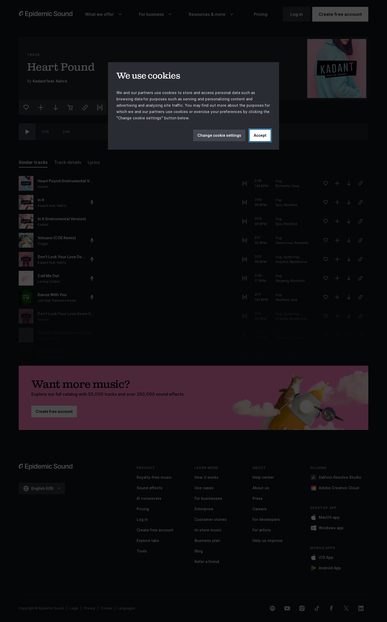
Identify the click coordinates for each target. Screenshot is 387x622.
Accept (260, 135)
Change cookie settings (219, 135)
